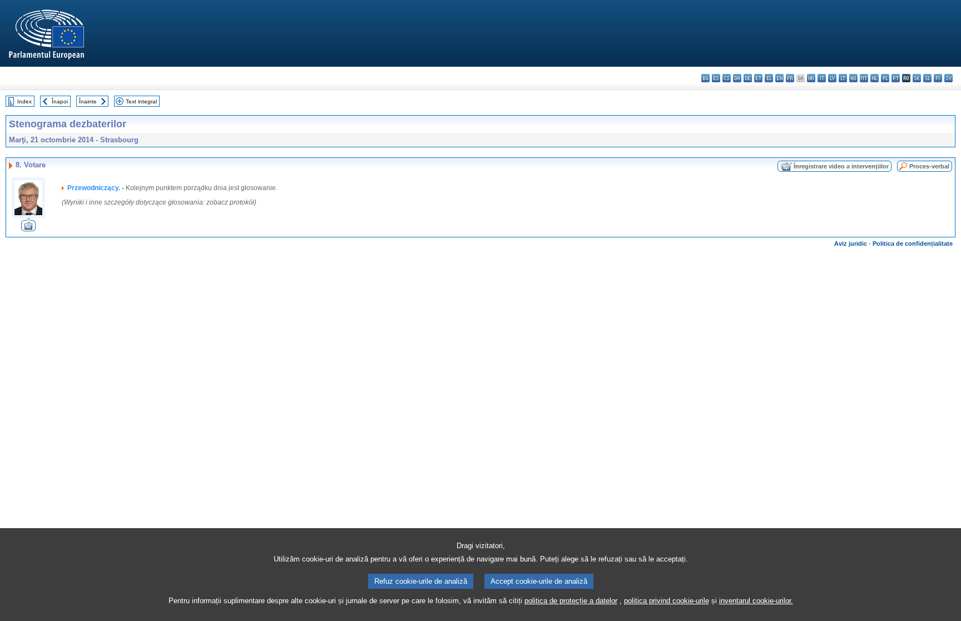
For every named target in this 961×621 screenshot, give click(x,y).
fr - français (790, 78)
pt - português (895, 78)
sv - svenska (948, 78)
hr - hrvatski (811, 78)
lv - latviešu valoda (832, 78)
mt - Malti (864, 78)
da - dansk (737, 78)
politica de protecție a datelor (570, 601)
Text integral (141, 101)
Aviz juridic (850, 243)
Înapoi (60, 101)
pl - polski (885, 78)
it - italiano (822, 78)
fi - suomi (938, 78)
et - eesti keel (758, 78)
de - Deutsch (748, 78)
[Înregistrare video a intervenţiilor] (28, 228)
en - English (779, 78)
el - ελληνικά (769, 78)
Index (24, 101)
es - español (716, 78)
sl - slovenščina (927, 78)
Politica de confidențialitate (913, 243)
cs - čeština (726, 78)
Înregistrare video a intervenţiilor (841, 166)
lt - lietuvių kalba (843, 78)
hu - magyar (853, 78)
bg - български (705, 78)
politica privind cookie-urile (666, 601)
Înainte (88, 101)
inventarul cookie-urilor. (756, 601)
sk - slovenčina (917, 78)
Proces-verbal (929, 166)
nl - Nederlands (874, 78)
